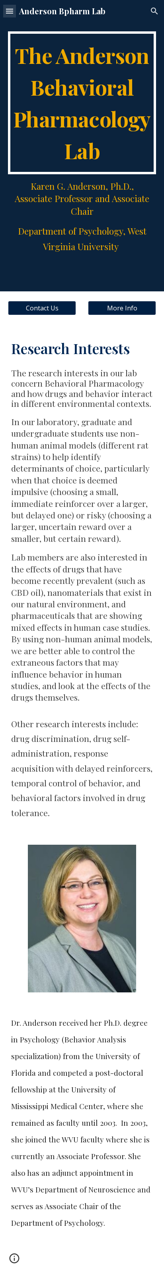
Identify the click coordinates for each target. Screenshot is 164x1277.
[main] (82, 102)
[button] (9, 11)
